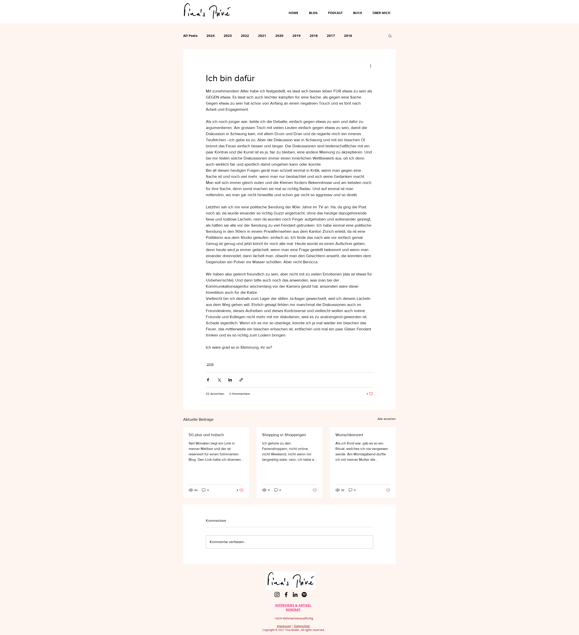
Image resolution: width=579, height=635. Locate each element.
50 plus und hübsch (206, 435)
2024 (210, 36)
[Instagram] (277, 594)
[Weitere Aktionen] (370, 65)
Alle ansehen (386, 419)
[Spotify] (304, 594)
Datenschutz (302, 626)
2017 (331, 36)
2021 (262, 36)
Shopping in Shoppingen (284, 435)
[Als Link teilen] (241, 380)
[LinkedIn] (295, 594)
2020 (279, 36)
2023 (228, 36)
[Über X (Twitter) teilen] (219, 380)
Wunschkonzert (349, 435)
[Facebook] (286, 594)
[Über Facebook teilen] (208, 380)
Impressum (284, 626)
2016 (348, 36)
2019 (296, 36)
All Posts (190, 36)
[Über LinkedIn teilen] (230, 380)
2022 (245, 36)
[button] (390, 36)
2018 (314, 36)
